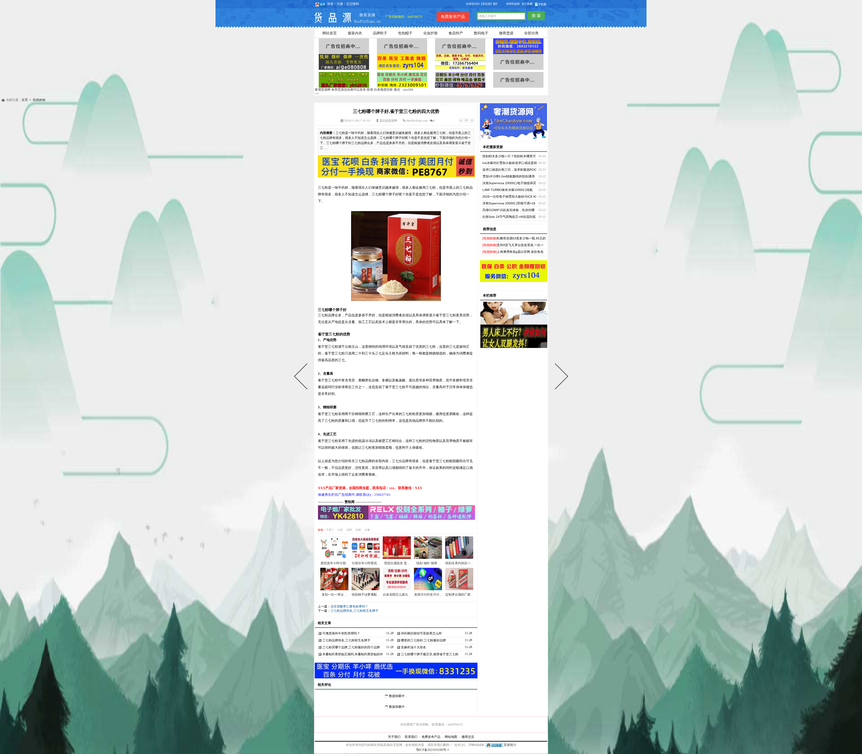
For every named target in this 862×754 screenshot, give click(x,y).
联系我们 (411, 737)
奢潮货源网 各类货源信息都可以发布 (340, 89)
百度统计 (510, 745)
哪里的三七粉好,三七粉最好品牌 (423, 640)
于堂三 (330, 529)
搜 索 (536, 15)
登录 (330, 4)
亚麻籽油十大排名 (413, 647)
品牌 (358, 529)
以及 (340, 529)
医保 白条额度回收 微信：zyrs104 (390, 89)
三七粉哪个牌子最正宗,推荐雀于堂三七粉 (429, 654)
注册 (340, 4)
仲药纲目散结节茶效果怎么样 (421, 633)
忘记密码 (352, 4)
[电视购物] (489, 238)
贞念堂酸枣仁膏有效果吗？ (349, 606)
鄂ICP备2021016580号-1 (432, 750)
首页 (25, 100)
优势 (349, 529)
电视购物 (39, 100)
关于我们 (394, 737)
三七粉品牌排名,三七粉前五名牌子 (354, 610)
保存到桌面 (513, 3)
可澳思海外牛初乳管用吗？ (341, 633)
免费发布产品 (431, 737)
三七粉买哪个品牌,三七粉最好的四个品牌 (351, 647)
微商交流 (468, 737)
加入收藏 (527, 3)
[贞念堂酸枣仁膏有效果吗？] (560, 377)
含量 (367, 529)
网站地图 (451, 737)
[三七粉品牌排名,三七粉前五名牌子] (302, 377)
